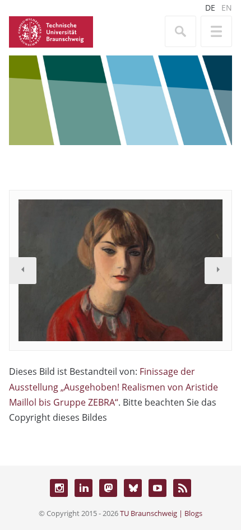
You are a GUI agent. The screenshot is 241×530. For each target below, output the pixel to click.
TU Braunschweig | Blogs (161, 513)
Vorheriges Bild (23, 270)
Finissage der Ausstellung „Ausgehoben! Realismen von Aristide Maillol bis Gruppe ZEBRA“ (113, 386)
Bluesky (133, 488)
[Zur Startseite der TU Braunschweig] (51, 31)
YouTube (157, 488)
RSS (182, 488)
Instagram (59, 488)
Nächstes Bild (218, 270)
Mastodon (108, 488)
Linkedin (83, 488)
